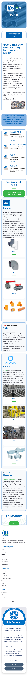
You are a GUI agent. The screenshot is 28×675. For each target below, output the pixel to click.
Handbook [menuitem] (3, 573)
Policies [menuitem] (3, 597)
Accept (14, 664)
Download (12, 140)
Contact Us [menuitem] (4, 592)
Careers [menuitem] (3, 554)
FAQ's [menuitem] (2, 594)
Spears (12, 218)
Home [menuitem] (2, 549)
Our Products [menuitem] (4, 559)
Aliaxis (5, 370)
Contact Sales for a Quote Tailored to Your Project (14, 193)
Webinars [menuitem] (3, 580)
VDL (4, 332)
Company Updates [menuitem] (5, 571)
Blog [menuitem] (2, 583)
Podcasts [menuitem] (3, 585)
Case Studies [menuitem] (4, 575)
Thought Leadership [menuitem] (6, 578)
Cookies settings (14, 660)
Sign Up (14, 523)
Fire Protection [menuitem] (4, 561)
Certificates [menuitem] (4, 556)
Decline (14, 668)
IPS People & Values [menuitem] (6, 552)
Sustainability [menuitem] (4, 564)
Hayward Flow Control (9, 479)
